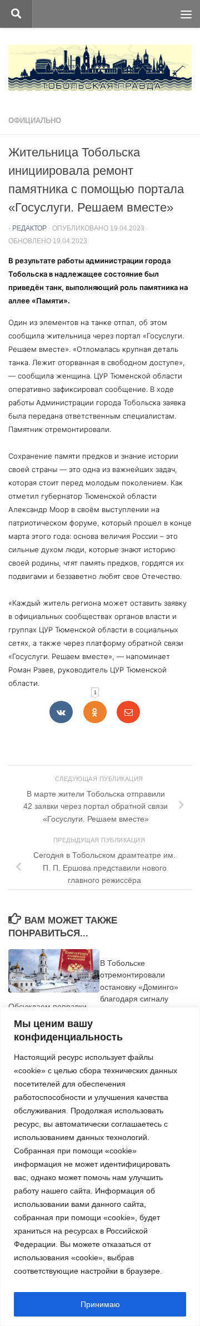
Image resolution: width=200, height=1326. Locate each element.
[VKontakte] (61, 712)
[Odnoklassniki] (95, 712)
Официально (34, 120)
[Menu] (186, 14)
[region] (100, 1166)
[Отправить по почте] (128, 712)
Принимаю (100, 1304)
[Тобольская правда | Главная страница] (100, 68)
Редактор (29, 228)
